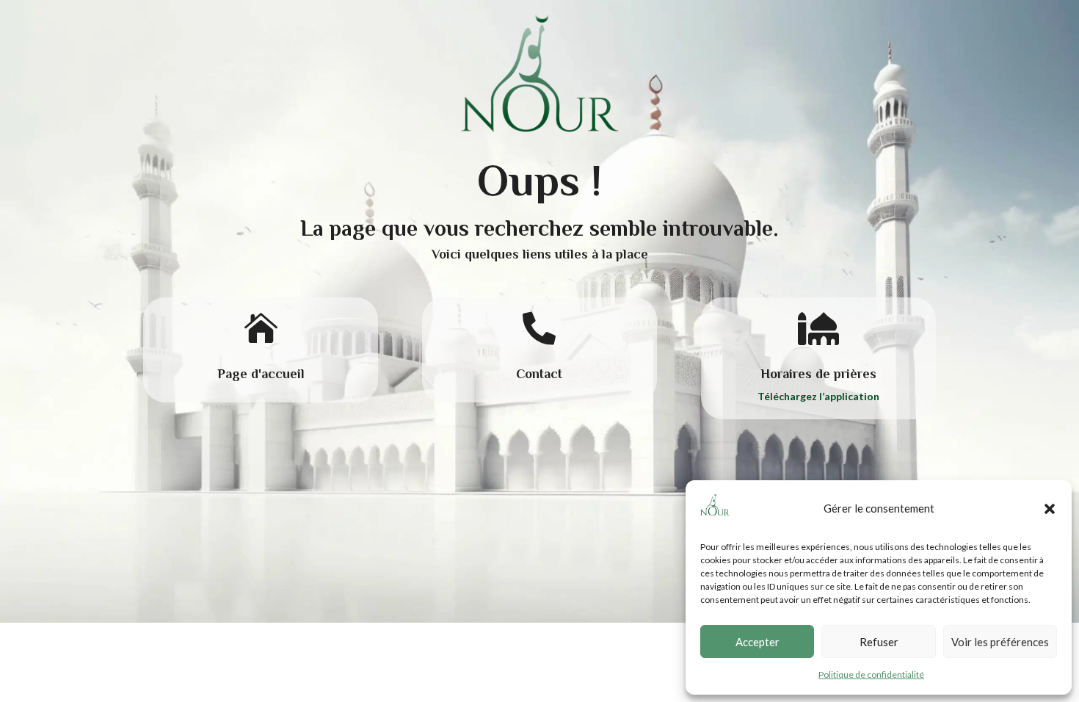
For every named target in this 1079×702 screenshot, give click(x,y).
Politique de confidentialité (871, 674)
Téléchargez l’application (818, 396)
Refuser (879, 641)
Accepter (757, 641)
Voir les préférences (1000, 641)
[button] (1049, 509)
